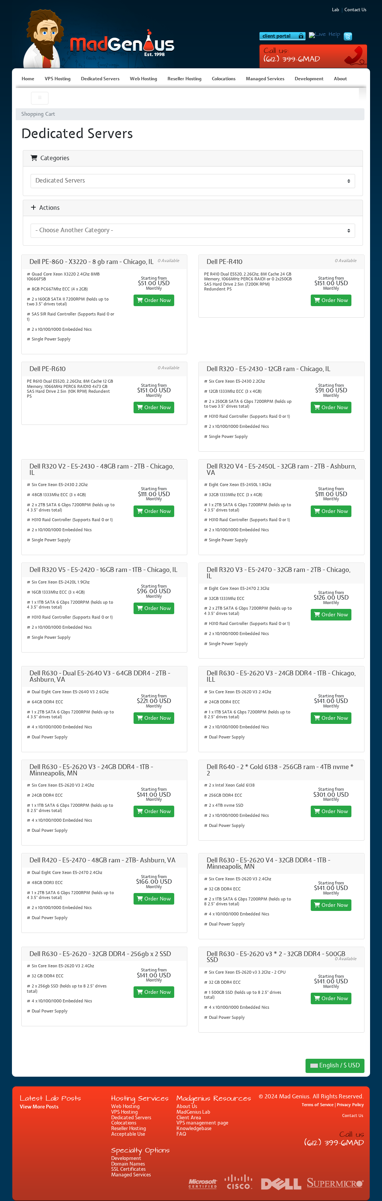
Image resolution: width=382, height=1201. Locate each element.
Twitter (348, 36)
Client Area (188, 1118)
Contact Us (352, 1116)
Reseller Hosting (184, 79)
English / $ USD (339, 1065)
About (340, 79)
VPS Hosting (96, 34)
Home (28, 79)
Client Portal (282, 36)
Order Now (157, 300)
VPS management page (202, 1123)
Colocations (223, 79)
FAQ (181, 1134)
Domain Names (128, 1164)
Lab (335, 10)
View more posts (39, 1107)
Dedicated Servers (100, 79)
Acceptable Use (128, 1134)
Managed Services (265, 79)
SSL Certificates (128, 1169)
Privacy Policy (350, 1104)
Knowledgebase (194, 1129)
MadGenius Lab (193, 1112)
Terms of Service (318, 1104)
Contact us (355, 10)
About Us (186, 1107)
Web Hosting (143, 79)
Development (309, 79)
